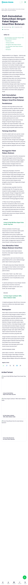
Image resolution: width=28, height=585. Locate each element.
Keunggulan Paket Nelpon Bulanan (13, 44)
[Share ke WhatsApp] (3, 365)
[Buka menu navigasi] (25, 2)
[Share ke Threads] (13, 365)
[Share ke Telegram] (17, 365)
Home (3, 9)
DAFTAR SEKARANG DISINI (8, 349)
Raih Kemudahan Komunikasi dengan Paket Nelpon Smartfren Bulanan (14, 38)
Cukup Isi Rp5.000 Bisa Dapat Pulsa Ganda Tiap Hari (14, 223)
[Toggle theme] (21, 2)
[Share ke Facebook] (7, 365)
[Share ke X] (10, 365)
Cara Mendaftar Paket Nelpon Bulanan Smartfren (14, 47)
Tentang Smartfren (10, 42)
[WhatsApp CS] (24, 577)
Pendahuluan (9, 40)
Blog (6, 9)
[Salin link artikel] (20, 365)
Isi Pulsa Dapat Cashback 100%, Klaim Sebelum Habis (13, 296)
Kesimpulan (8, 49)
